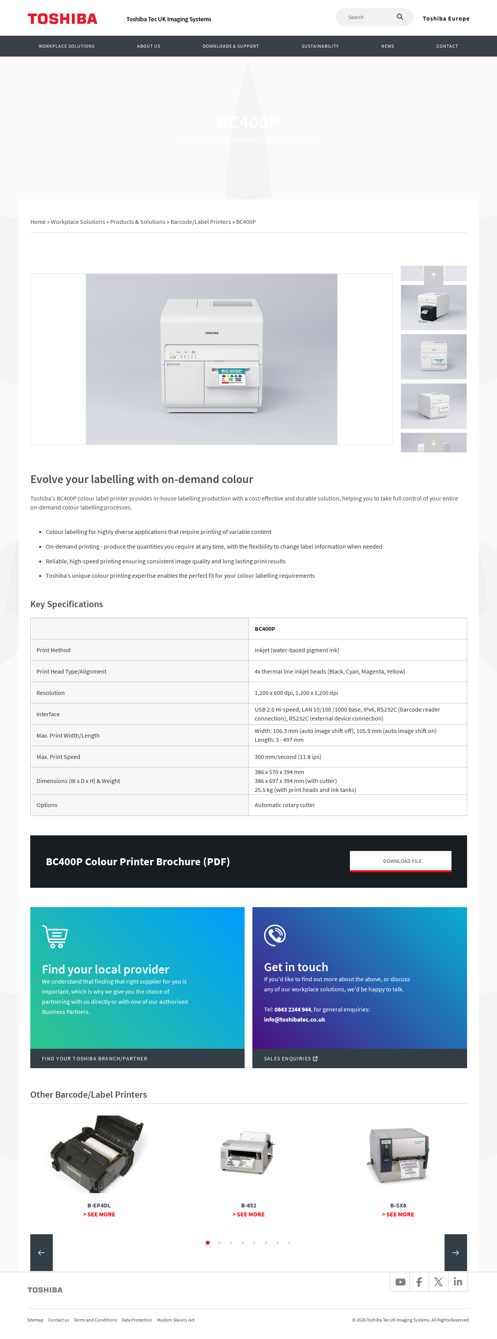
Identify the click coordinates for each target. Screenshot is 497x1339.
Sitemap (35, 1320)
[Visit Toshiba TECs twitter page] (438, 1282)
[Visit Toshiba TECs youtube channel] (399, 1282)
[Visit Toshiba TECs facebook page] (419, 1282)
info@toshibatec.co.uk (294, 1019)
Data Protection (137, 1320)
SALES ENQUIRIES (287, 1058)
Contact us (58, 1320)
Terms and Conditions (95, 1320)
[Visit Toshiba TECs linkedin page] (457, 1282)
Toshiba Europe (446, 18)
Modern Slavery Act (176, 1320)
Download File (402, 860)
